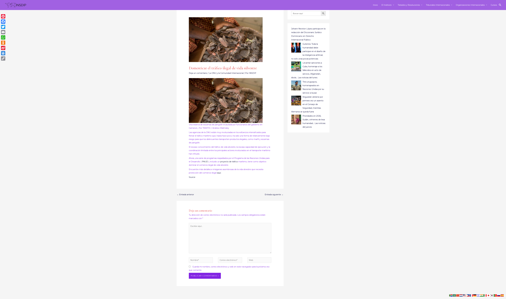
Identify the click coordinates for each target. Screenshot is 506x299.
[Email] (3, 32)
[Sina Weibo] (3, 48)
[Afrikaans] (451, 295)
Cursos (494, 5)
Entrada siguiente (274, 194)
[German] (475, 295)
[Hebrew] (478, 295)
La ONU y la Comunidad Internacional (226, 73)
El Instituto (386, 5)
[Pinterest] (3, 16)
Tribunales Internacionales (438, 5)
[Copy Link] (3, 58)
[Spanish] (502, 295)
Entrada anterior (185, 194)
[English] (464, 295)
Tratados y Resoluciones (409, 5)
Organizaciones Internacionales (470, 5)
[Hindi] (481, 295)
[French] (471, 295)
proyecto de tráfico (229, 161)
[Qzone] (3, 53)
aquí (219, 173)
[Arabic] (454, 295)
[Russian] (499, 295)
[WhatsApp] (3, 37)
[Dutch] (461, 295)
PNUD (205, 161)
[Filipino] (468, 295)
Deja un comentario (198, 73)
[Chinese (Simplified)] (457, 295)
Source (192, 177)
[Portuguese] (495, 295)
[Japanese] (488, 295)
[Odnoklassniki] (3, 42)
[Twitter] (3, 27)
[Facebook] (3, 21)
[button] (500, 5)
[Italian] (485, 295)
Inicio (375, 5)
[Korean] (492, 295)
